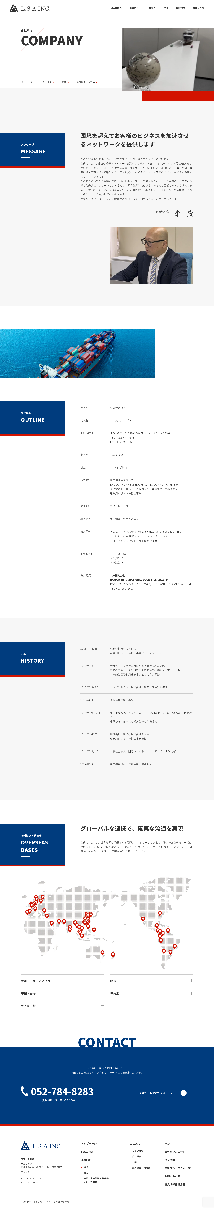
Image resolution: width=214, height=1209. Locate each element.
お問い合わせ (200, 7)
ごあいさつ (138, 1150)
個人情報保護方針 (175, 1184)
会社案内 (151, 7)
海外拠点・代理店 (86, 82)
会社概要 (136, 1156)
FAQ (166, 7)
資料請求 (180, 7)
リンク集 (170, 1160)
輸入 (86, 1172)
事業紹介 (134, 8)
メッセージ (26, 82)
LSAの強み (116, 7)
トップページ (89, 1143)
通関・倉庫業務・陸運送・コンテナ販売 (97, 1180)
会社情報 (47, 82)
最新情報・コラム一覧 (178, 1168)
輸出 (86, 1167)
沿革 (64, 82)
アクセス (25, 1172)
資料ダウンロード (175, 1152)
